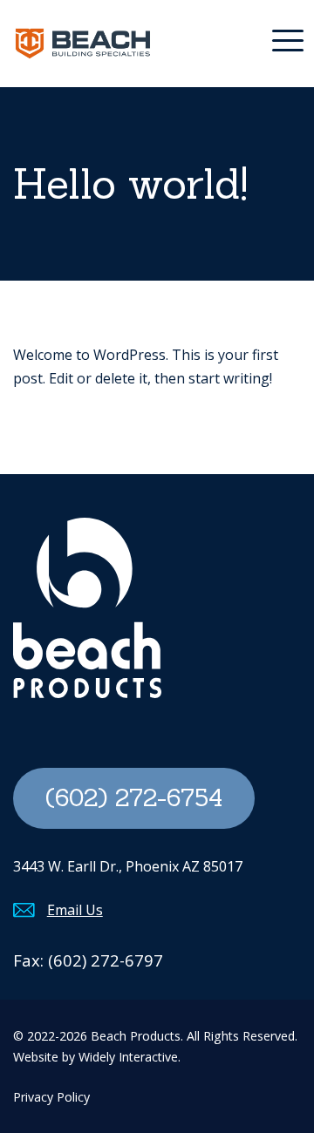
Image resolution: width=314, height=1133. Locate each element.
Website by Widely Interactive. (97, 1056)
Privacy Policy (51, 1097)
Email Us (75, 909)
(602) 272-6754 (133, 797)
